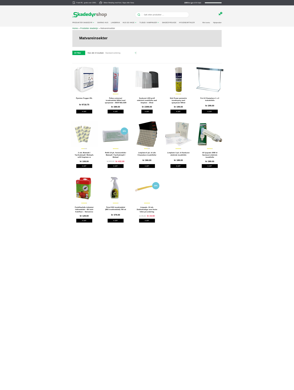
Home (75, 28)
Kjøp (147, 111)
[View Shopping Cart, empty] (219, 15)
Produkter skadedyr (89, 28)
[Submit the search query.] (139, 14)
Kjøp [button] (84, 111)
